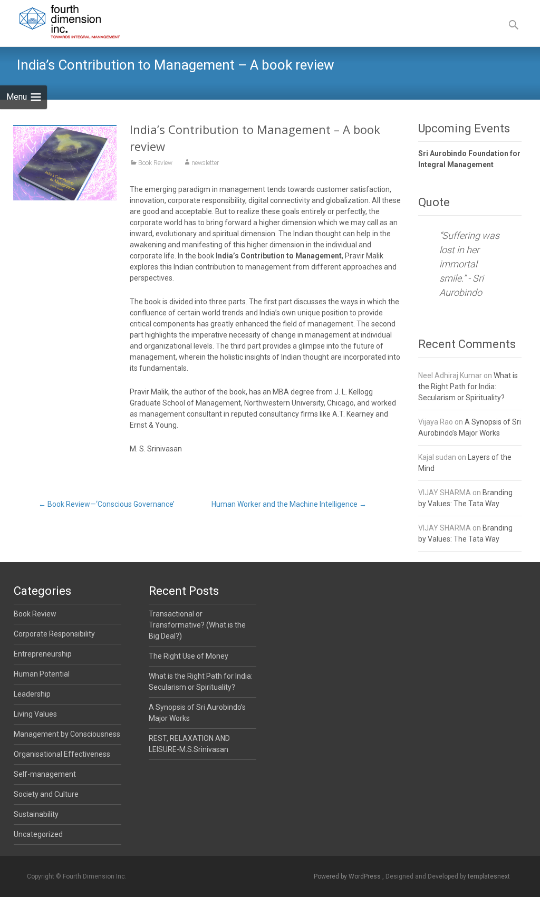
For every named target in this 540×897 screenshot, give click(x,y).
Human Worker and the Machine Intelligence (289, 504)
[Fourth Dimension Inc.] (61, 21)
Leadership (32, 694)
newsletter (205, 163)
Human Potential (42, 674)
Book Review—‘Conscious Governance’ (106, 504)
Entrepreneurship (43, 654)
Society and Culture (46, 794)
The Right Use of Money (188, 656)
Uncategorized (38, 834)
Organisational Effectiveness (62, 754)
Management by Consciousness (67, 734)
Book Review (155, 163)
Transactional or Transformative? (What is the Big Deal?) (197, 625)
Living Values (35, 714)
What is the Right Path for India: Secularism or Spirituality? (468, 386)
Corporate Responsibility (54, 634)
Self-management (45, 774)
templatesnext (489, 876)
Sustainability (36, 814)
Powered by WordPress (348, 876)
